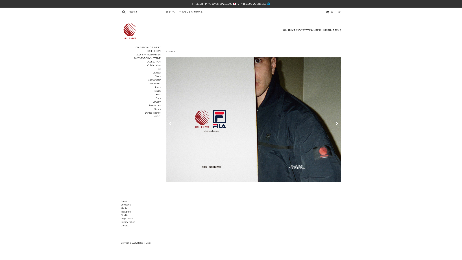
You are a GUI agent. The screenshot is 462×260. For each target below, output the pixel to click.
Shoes (157, 109)
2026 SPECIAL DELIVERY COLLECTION (147, 49)
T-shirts (157, 91)
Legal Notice (127, 218)
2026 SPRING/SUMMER (148, 54)
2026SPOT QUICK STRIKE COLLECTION (147, 60)
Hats (158, 94)
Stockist (124, 215)
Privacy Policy (128, 222)
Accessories (155, 105)
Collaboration (154, 65)
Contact (124, 225)
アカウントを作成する (191, 12)
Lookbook (126, 204)
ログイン (170, 12)
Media (124, 208)
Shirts (158, 76)
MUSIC (157, 116)
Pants (158, 87)
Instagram (126, 212)
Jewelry (157, 102)
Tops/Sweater (154, 80)
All (159, 69)
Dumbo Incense (153, 113)
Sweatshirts (155, 83)
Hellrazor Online (144, 243)
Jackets (157, 73)
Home (124, 201)
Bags (158, 98)
